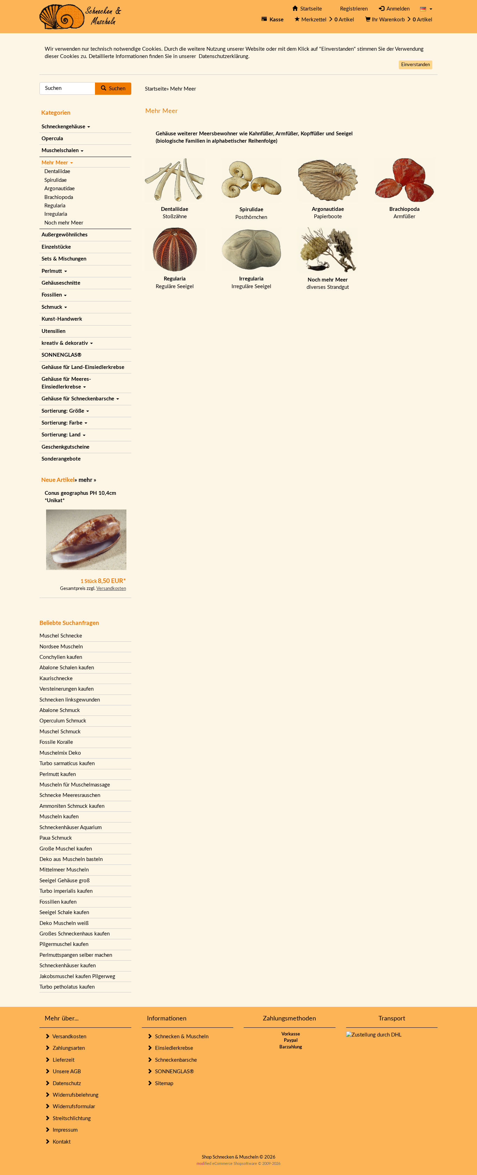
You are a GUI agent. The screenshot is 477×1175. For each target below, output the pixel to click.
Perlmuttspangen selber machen (75, 955)
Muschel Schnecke (60, 636)
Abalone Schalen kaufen (66, 667)
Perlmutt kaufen (57, 774)
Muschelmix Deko (60, 753)
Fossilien (52, 295)
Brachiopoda (58, 197)
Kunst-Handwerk (62, 319)
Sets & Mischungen (64, 259)
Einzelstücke (56, 247)
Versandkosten (111, 588)
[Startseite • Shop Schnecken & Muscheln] (80, 16)
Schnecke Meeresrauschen (69, 795)
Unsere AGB (65, 1071)
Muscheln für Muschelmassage (74, 785)
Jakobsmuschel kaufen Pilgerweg (77, 976)
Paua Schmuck (55, 838)
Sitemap (162, 1083)
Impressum (64, 1130)
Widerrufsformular (72, 1106)
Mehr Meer (55, 162)
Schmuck (53, 307)
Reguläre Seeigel (175, 282)
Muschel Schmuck (60, 731)
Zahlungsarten (67, 1048)
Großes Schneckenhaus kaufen (74, 934)
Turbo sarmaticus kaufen (67, 763)
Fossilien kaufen (57, 902)
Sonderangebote (61, 459)
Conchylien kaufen (60, 657)
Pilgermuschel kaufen (63, 944)
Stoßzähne (174, 213)
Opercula (52, 138)
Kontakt (60, 1142)
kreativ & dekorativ (65, 343)
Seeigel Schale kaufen (64, 912)
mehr (85, 480)
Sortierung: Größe (64, 411)
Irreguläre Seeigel (251, 282)
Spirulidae (55, 180)
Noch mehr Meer (63, 223)
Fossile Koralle (56, 742)
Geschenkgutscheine (65, 447)
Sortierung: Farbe (63, 423)
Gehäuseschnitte (61, 283)
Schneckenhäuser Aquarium (70, 827)
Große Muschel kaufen (65, 849)
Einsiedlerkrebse (172, 1048)
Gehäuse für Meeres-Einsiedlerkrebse (66, 383)
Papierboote (328, 213)
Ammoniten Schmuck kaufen (71, 806)
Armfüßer (404, 213)
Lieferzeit (62, 1060)
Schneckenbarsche (174, 1060)
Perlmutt (53, 271)
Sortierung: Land (62, 434)
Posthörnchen (251, 213)
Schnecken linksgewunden (69, 700)
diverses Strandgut (328, 283)
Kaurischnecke (56, 678)
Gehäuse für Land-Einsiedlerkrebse (83, 367)
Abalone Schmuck (59, 710)
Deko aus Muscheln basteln (71, 859)
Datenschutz (65, 1083)
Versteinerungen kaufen (66, 689)
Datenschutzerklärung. (224, 56)
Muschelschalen (61, 150)
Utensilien (53, 331)
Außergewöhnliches (65, 234)
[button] (426, 8)
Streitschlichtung (70, 1118)
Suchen (115, 88)
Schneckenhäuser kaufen (67, 965)
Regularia (54, 205)
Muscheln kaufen (59, 816)
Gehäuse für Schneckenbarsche (79, 398)
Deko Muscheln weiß (64, 923)
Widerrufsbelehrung (74, 1095)
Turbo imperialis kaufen (66, 891)
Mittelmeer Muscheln (64, 870)
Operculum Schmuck (62, 721)
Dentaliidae (57, 171)
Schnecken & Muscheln (180, 1036)
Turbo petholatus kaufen (67, 987)
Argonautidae (59, 188)
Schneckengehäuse (64, 126)
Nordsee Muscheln (61, 646)
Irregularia (55, 214)
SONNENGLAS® (61, 355)
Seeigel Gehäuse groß (64, 880)
